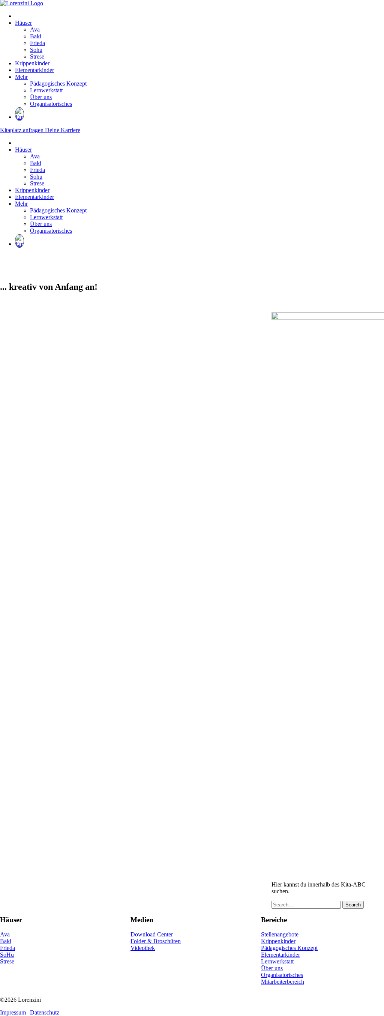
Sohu (36, 50)
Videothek (142, 948)
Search (353, 905)
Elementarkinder (34, 70)
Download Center (151, 934)
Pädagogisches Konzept (58, 83)
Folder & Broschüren (155, 941)
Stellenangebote (279, 934)
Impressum (13, 1012)
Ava (35, 29)
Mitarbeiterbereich (282, 981)
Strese (37, 56)
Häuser (23, 23)
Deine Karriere (62, 130)
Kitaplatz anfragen (22, 130)
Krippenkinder (32, 63)
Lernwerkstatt (46, 90)
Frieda (37, 43)
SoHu (7, 954)
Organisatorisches (51, 104)
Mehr (21, 77)
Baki (35, 36)
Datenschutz (44, 1012)
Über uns (41, 97)
